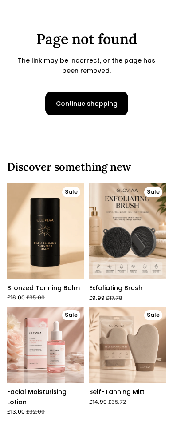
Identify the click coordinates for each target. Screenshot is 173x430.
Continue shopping (87, 103)
